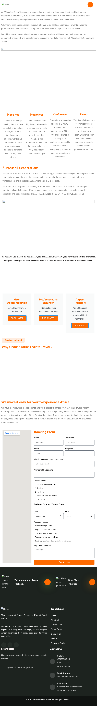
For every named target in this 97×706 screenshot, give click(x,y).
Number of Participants (43, 470)
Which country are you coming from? (49, 459)
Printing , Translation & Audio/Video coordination (53, 541)
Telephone (69, 448)
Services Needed (41, 522)
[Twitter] (9, 644)
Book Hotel (17, 318)
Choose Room (40, 481)
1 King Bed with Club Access (45, 484)
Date (36, 511)
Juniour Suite (40, 499)
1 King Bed (39, 488)
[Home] (5, 4)
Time (67, 511)
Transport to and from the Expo (46, 537)
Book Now (80, 325)
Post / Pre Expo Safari (43, 526)
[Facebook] (3, 644)
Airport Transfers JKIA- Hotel (45, 529)
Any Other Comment (42, 546)
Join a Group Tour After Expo (45, 533)
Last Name (69, 438)
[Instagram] (16, 644)
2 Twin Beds (39, 492)
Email (36, 448)
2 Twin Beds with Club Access (46, 496)
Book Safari (48, 318)
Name (36, 438)
